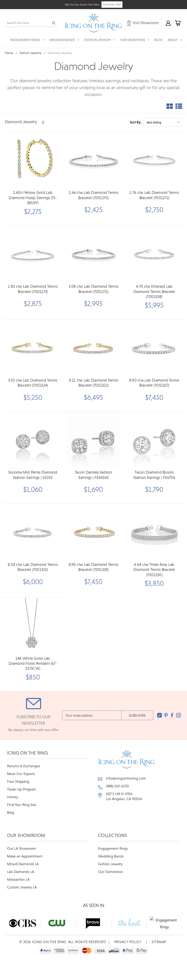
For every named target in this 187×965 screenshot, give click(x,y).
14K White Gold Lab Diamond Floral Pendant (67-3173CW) (33, 663)
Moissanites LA (18, 879)
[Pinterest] (166, 715)
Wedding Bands (111, 856)
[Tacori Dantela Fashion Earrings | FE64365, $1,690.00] (93, 439)
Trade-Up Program (21, 789)
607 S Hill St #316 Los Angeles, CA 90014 (124, 796)
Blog (158, 40)
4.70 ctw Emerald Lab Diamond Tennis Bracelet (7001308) (154, 291)
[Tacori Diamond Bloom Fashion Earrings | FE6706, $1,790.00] (154, 439)
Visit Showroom (145, 23)
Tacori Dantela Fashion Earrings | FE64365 (93, 475)
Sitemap (159, 942)
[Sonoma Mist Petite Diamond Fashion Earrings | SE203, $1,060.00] (32, 439)
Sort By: (135, 122)
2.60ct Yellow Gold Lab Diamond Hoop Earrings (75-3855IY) (33, 197)
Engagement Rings (113, 848)
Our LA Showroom (21, 848)
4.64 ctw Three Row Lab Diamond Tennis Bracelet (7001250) (154, 569)
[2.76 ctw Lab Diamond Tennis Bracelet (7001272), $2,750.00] (154, 159)
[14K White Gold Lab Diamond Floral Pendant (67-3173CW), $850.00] (32, 625)
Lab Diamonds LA (20, 872)
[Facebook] (172, 715)
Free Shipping (18, 781)
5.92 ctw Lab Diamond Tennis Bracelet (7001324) (32, 383)
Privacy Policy (128, 942)
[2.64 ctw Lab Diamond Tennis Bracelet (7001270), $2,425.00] (93, 159)
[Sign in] (168, 23)
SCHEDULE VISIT (112, 4)
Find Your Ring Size (21, 805)
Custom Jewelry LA (22, 887)
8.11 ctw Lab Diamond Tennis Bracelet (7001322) (93, 383)
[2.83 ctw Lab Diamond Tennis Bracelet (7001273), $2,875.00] (32, 253)
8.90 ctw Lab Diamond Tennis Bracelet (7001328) (94, 567)
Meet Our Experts (21, 774)
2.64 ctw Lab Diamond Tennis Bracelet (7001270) (93, 195)
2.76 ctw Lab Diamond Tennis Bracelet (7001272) (154, 195)
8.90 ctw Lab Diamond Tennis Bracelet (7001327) (154, 383)
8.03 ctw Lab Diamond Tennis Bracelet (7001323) (33, 567)
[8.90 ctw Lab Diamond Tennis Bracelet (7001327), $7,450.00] (154, 347)
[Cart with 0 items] (177, 23)
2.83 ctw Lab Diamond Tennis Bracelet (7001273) (32, 289)
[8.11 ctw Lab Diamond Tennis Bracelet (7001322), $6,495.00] (93, 347)
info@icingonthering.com (126, 778)
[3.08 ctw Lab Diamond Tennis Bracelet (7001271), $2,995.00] (93, 253)
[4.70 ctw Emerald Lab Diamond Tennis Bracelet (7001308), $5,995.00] (154, 253)
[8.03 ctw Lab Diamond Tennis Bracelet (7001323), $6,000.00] (32, 531)
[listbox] (162, 122)
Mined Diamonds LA (23, 864)
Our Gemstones (110, 872)
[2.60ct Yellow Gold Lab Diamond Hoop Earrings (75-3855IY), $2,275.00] (32, 159)
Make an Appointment (24, 856)
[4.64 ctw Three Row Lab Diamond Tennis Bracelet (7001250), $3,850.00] (154, 531)
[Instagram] (178, 715)
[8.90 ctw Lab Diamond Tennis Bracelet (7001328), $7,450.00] (93, 531)
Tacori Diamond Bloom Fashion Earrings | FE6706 (154, 475)
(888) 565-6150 (117, 786)
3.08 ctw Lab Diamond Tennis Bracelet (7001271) (94, 289)
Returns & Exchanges (23, 766)
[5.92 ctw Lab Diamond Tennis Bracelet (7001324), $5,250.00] (32, 347)
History (12, 797)
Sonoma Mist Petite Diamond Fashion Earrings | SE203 (32, 475)
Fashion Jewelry (110, 864)
